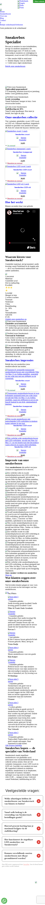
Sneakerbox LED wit (22, 187)
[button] (39, 801)
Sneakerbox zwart (22, 134)
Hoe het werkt (14, 202)
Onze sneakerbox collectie (21, 117)
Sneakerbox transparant (22, 152)
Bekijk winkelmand (7, 25)
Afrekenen (19, 25)
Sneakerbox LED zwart (22, 170)
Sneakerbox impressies (19, 360)
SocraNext (26, 864)
